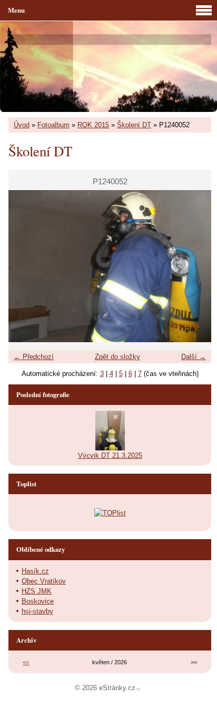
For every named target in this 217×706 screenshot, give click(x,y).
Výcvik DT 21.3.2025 (110, 455)
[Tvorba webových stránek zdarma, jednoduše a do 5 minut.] (139, 688)
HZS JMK (37, 591)
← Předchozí (34, 357)
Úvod (21, 125)
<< (26, 662)
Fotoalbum (53, 125)
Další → (193, 357)
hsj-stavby (37, 611)
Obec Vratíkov (44, 581)
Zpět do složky (117, 357)
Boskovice (38, 601)
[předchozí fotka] (25, 266)
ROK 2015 (93, 125)
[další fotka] (194, 266)
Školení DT (134, 125)
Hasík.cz (35, 571)
